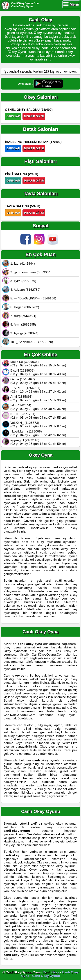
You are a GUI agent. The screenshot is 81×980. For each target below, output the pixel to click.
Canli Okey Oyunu (46, 976)
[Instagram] (40, 243)
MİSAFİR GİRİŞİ (34, 116)
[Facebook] (27, 243)
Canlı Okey (51, 972)
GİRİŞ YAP (13, 116)
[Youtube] (54, 243)
